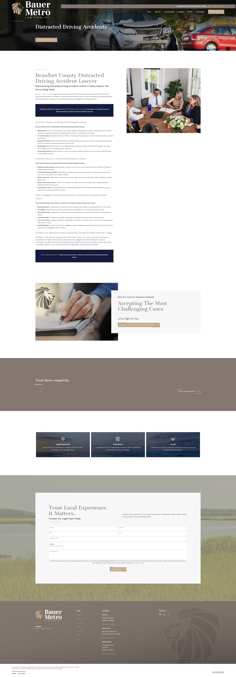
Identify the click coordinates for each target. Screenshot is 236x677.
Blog (78, 638)
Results (79, 627)
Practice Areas (81, 619)
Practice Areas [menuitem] (169, 12)
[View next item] (40, 391)
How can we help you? (53, 551)
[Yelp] (168, 614)
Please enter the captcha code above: (57, 545)
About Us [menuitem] (158, 12)
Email (120, 532)
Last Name (121, 527)
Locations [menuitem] (181, 12)
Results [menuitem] (190, 12)
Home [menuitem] (149, 12)
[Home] (31, 9)
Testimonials (81, 631)
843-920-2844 (216, 6)
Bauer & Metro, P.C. (43, 94)
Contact (79, 635)
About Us (79, 615)
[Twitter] (164, 614)
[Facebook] (160, 614)
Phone (50, 532)
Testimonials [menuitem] (200, 12)
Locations (80, 623)
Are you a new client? (53, 538)
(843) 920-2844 (66, 109)
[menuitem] (14, 673)
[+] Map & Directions (108, 624)
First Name (51, 527)
